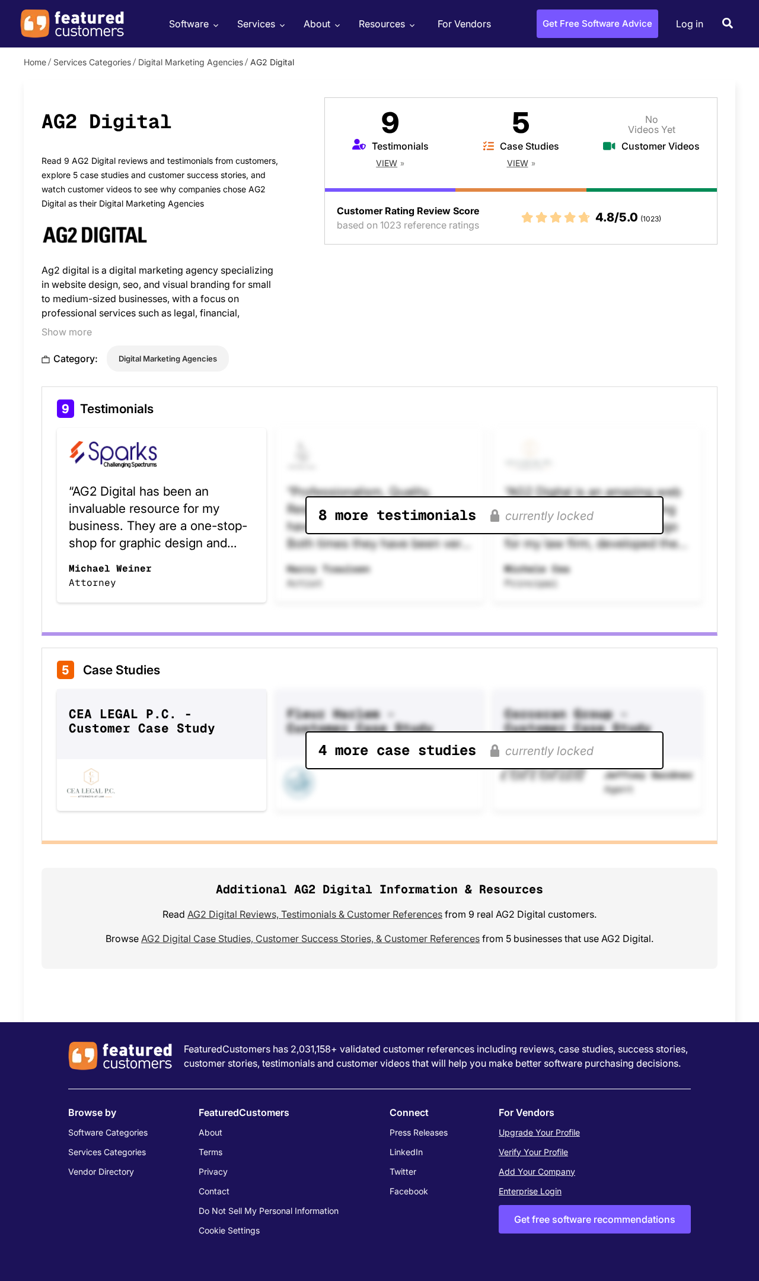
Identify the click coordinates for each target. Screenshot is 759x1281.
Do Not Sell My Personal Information (269, 1211)
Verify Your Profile (533, 1152)
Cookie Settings (229, 1230)
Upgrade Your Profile (539, 1132)
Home (35, 62)
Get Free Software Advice (597, 23)
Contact (214, 1191)
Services (256, 24)
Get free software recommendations (594, 1219)
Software (189, 24)
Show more (67, 332)
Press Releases (419, 1132)
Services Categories (92, 62)
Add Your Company (537, 1171)
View (386, 163)
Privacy (213, 1171)
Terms (210, 1152)
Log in (689, 24)
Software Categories (108, 1132)
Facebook (409, 1191)
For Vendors (464, 24)
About (317, 24)
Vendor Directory (101, 1171)
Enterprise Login (530, 1191)
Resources (382, 24)
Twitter (403, 1171)
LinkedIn (406, 1152)
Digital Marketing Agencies (190, 62)
